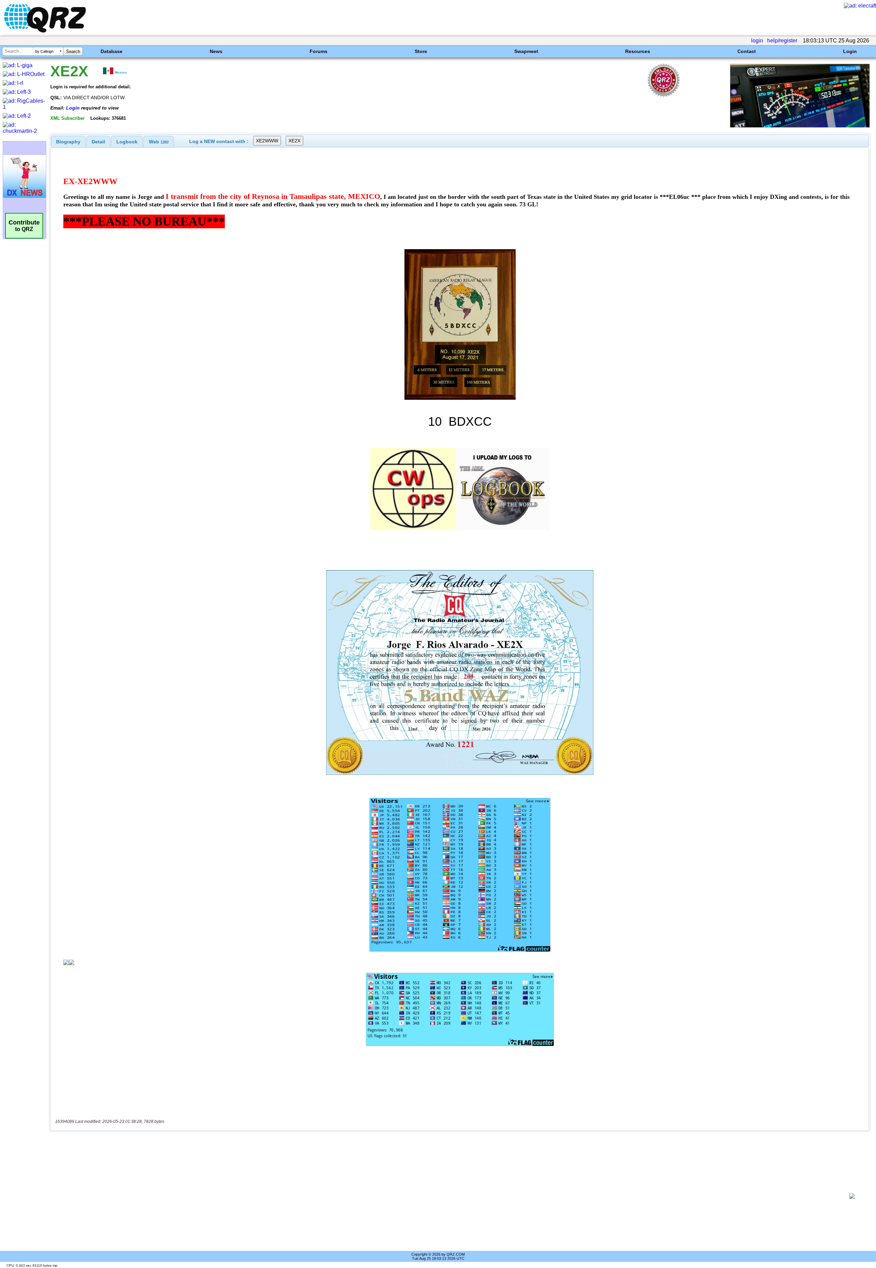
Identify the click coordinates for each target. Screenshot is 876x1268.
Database (112, 51)
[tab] (68, 142)
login (757, 40)
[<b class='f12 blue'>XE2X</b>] (800, 126)
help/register (782, 40)
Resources (637, 51)
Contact (746, 51)
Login (850, 51)
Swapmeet (526, 51)
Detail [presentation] (98, 141)
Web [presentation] (159, 141)
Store (421, 51)
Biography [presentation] (68, 141)
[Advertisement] (446, 1196)
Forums (318, 51)
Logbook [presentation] (127, 141)
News (216, 51)
